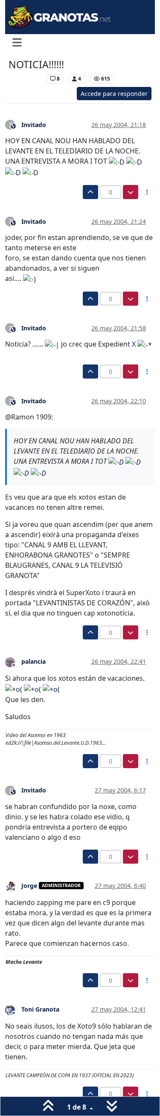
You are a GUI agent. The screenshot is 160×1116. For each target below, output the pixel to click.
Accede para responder (114, 94)
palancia (33, 661)
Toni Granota (40, 1009)
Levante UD (25, 78)
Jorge (29, 886)
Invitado (33, 125)
